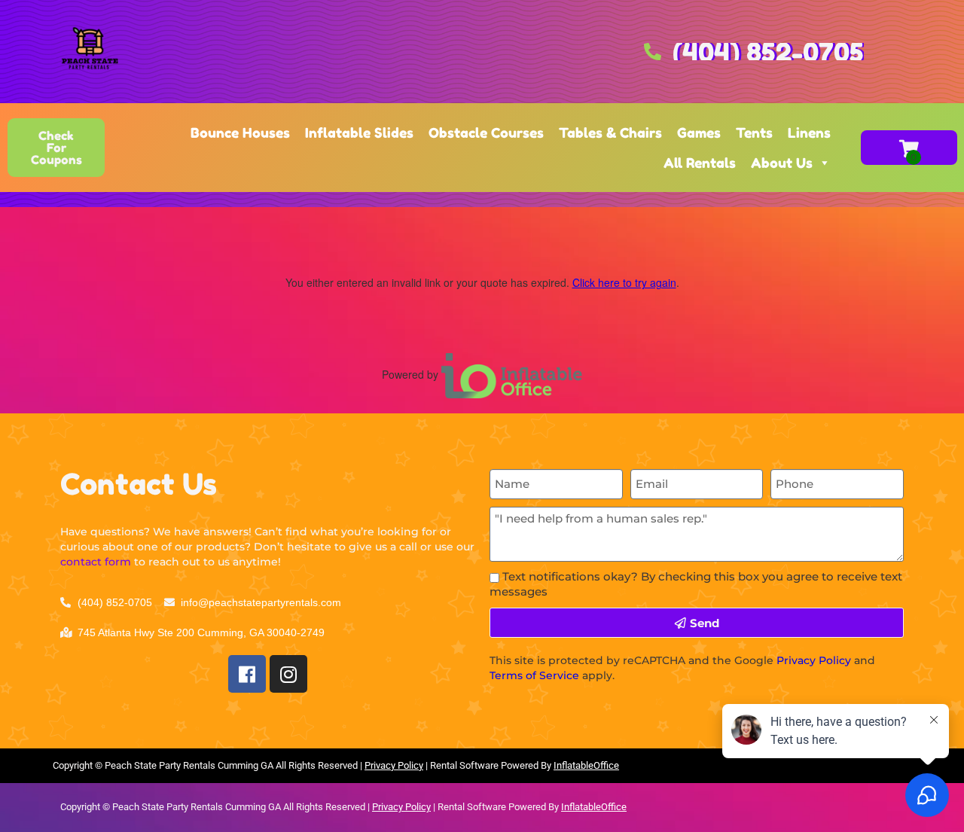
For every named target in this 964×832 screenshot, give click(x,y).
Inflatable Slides (359, 132)
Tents (754, 132)
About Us (782, 162)
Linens (809, 132)
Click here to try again (624, 282)
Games (699, 132)
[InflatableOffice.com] (512, 374)
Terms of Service (534, 675)
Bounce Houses (240, 132)
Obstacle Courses (486, 132)
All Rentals (700, 162)
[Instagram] (288, 674)
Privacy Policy (813, 660)
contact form (95, 561)
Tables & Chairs (610, 132)
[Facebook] (247, 674)
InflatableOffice (586, 765)
